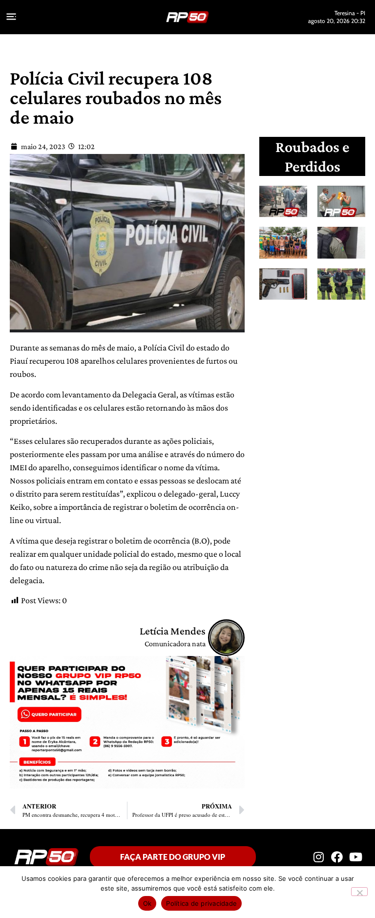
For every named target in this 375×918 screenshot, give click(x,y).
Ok (147, 903)
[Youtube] (356, 857)
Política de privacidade (201, 903)
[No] (359, 891)
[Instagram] (318, 857)
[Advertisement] (319, 373)
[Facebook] (337, 857)
